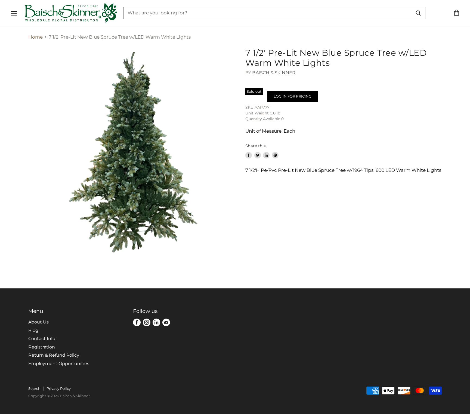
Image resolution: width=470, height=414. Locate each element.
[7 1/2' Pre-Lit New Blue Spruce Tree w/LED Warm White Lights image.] (131, 151)
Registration (41, 347)
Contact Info (41, 338)
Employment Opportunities (58, 363)
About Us (38, 322)
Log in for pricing (292, 96)
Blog (33, 330)
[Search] (418, 13)
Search (34, 388)
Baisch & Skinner (273, 72)
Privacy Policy (59, 388)
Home (35, 37)
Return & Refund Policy (53, 355)
